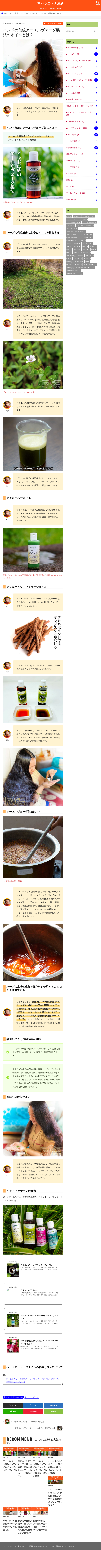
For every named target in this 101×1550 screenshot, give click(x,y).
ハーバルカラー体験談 (85, 225)
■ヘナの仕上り (74, 73)
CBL (69, 216)
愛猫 (76, 252)
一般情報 (71, 199)
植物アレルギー (74, 154)
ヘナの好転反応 (72, 237)
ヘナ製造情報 (73, 147)
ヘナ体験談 (71, 240)
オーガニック (73, 160)
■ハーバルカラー (75, 121)
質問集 (59, 8)
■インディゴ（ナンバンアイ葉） (79, 113)
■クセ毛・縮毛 (74, 99)
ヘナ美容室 (72, 167)
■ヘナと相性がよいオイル (14, 1397)
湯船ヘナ (89, 255)
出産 (69, 249)
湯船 (80, 255)
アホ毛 (84, 219)
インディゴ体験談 (90, 222)
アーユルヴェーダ (75, 192)
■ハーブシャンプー (76, 128)
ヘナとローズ (86, 234)
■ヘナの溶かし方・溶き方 (78, 60)
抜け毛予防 (86, 252)
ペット (82, 240)
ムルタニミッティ (73, 243)
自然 (69, 180)
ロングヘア (87, 243)
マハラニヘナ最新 (50, 3)
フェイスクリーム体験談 (75, 231)
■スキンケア (73, 134)
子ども (70, 186)
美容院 (69, 261)
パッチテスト (71, 228)
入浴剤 (93, 246)
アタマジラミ (88, 216)
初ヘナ (77, 249)
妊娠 (93, 249)
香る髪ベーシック (73, 270)
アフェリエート (72, 219)
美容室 (87, 258)
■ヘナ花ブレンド (75, 86)
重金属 (78, 264)
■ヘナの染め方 (74, 67)
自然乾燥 (79, 261)
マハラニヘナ (44, 8)
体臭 (85, 246)
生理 (69, 258)
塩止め (86, 249)
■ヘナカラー (73, 54)
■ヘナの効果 (73, 93)
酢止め (69, 264)
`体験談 (77, 216)
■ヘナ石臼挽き (74, 47)
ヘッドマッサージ (33, 1397)
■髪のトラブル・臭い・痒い (79, 105)
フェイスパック (72, 234)
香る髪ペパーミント (74, 273)
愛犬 (69, 252)
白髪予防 (78, 258)
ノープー (70, 225)
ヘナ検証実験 (73, 141)
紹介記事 (71, 173)
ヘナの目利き (86, 237)
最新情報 (52, 8)
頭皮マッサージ (90, 264)
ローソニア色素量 (73, 246)
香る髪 (70, 267)
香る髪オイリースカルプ (85, 267)
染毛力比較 (71, 255)
